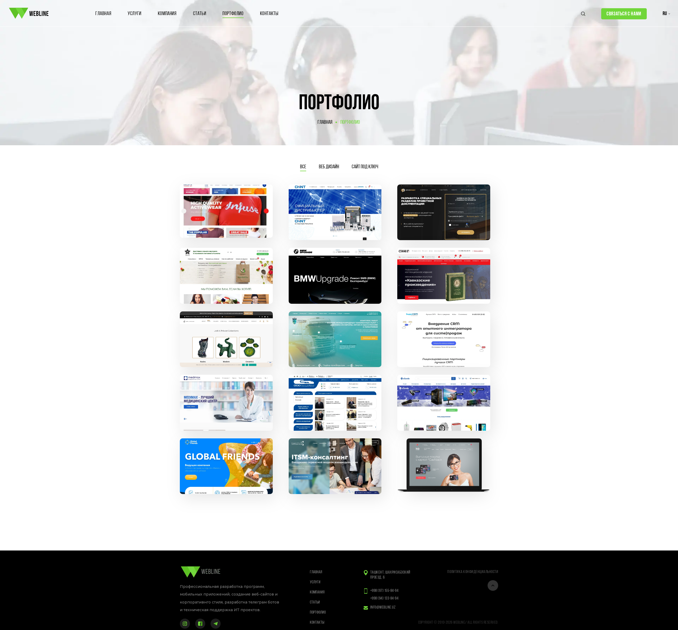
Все (303, 167)
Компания (167, 13)
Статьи (199, 13)
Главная (103, 13)
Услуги (134, 13)
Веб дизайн (329, 167)
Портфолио (232, 13)
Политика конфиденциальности (472, 572)
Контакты (269, 13)
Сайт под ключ (365, 167)
